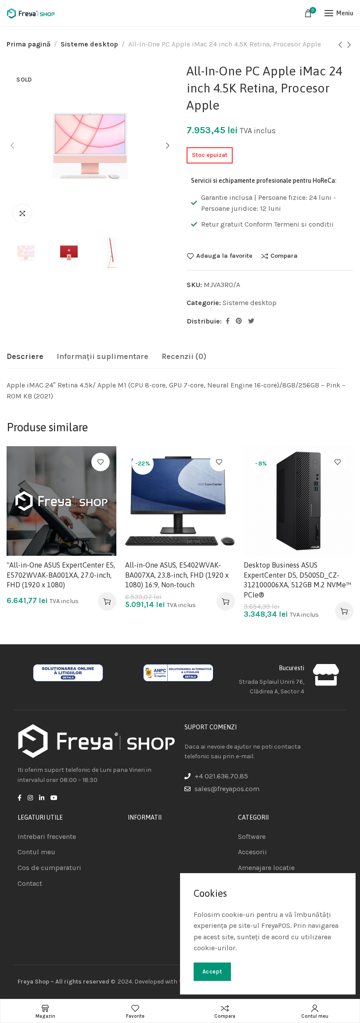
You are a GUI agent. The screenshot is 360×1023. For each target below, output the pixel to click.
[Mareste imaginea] (22, 213)
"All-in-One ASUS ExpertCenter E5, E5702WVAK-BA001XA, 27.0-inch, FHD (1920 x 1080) (61, 575)
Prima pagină (28, 44)
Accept (212, 971)
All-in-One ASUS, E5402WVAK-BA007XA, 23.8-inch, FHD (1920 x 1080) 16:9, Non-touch (177, 575)
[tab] (25, 356)
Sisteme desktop (89, 44)
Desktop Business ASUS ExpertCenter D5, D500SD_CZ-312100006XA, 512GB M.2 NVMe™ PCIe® (297, 579)
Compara (284, 255)
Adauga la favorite (224, 255)
